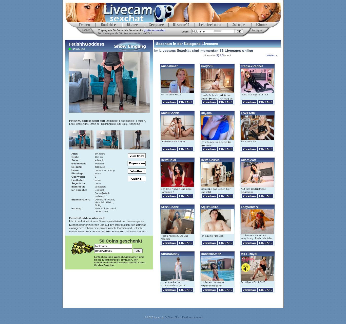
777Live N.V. (172, 317)
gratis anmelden (154, 30)
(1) (217, 55)
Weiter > (272, 55)
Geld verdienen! (192, 317)
